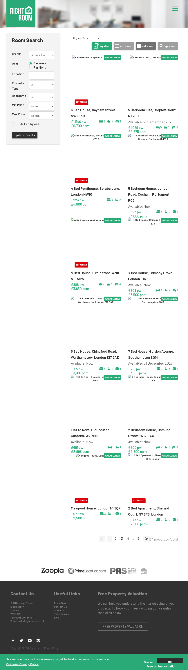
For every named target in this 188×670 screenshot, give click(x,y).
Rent (15, 63)
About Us (59, 610)
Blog (56, 617)
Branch (16, 53)
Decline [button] (148, 662)
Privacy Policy (51, 648)
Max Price (18, 114)
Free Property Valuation (123, 626)
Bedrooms (19, 95)
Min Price (18, 105)
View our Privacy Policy (22, 664)
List (125, 46)
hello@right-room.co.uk (31, 621)
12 (137, 539)
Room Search (61, 603)
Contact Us (60, 606)
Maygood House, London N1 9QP (96, 508)
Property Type (18, 85)
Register (103, 46)
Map (168, 46)
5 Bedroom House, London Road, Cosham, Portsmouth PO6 (149, 194)
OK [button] (170, 662)
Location (18, 74)
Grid (146, 46)
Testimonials (61, 613)
